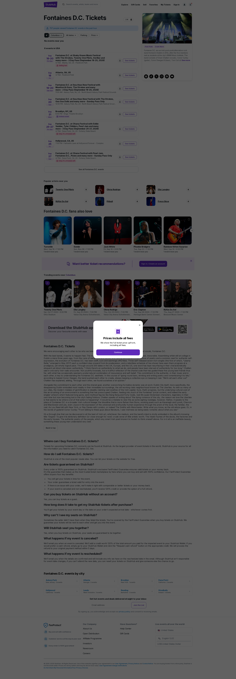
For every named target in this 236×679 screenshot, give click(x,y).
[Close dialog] (140, 325)
